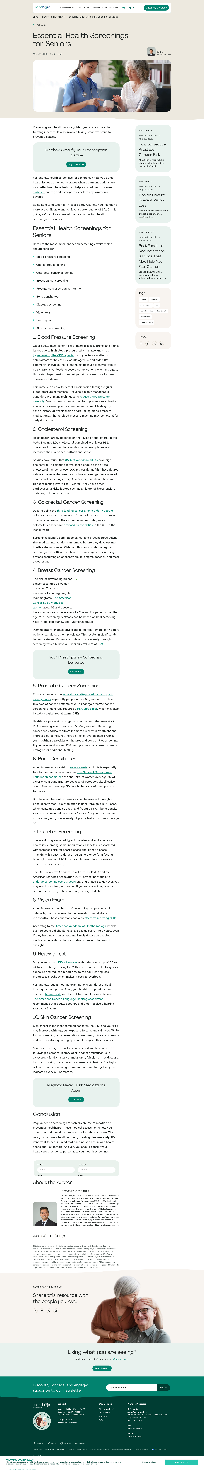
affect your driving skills (100, 918)
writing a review (120, 1359)
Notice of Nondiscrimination (100, 1449)
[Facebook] (50, 1236)
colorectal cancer (146, 322)
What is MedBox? (67, 7)
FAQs (104, 7)
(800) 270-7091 (65, 1420)
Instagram (67, 1443)
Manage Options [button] (149, 1462)
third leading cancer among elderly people (85, 511)
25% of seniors (67, 962)
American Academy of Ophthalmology (81, 926)
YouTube (81, 1443)
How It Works (83, 7)
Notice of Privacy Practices (78, 1449)
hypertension (41, 355)
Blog (35, 17)
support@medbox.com (67, 1422)
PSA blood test (87, 709)
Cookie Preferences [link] (39, 1456)
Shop (123, 7)
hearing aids (53, 994)
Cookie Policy (61, 1449)
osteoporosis (78, 767)
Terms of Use (49, 1449)
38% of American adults (81, 460)
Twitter (53, 1443)
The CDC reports (62, 355)
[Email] (43, 1236)
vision (157, 305)
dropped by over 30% (78, 525)
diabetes (38, 192)
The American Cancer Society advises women (52, 602)
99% (101, 644)
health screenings (146, 311)
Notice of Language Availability (122, 1449)
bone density (162, 311)
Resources (113, 7)
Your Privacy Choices (161, 1449)
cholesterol (154, 299)
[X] (57, 1236)
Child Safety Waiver (141, 1449)
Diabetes (143, 299)
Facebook (40, 1443)
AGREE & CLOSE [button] (181, 1462)
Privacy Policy (37, 1449)
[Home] (42, 1407)
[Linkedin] (64, 1236)
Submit (163, 1387)
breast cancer (145, 317)
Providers (96, 7)
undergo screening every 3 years (54, 882)
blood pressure (145, 305)
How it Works (104, 1412)
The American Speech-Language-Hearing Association (68, 999)
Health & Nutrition (53, 17)
